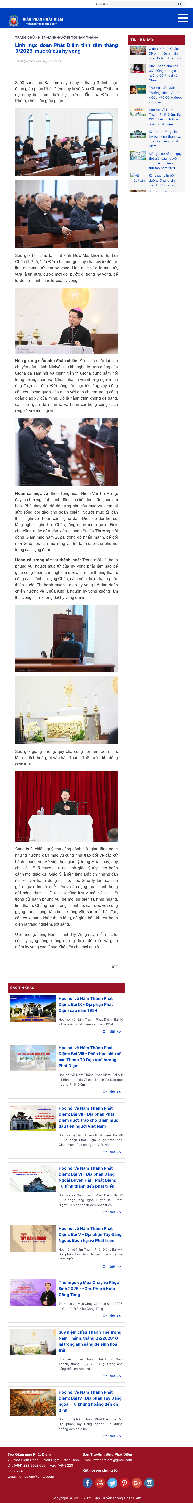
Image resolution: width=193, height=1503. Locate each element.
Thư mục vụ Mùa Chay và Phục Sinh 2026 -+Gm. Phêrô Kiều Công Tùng (89, 1288)
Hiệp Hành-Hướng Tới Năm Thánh (68, 37)
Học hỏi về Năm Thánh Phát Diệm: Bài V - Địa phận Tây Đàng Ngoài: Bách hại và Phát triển (90, 1234)
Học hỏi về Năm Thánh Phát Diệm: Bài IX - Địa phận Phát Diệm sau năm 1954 (86, 1004)
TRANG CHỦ (25, 37)
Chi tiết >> (112, 1031)
